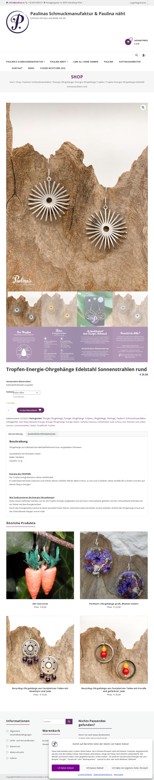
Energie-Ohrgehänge (63, 82)
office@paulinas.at (17, 2)
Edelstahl (33, 421)
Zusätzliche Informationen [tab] (41, 434)
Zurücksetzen (18, 397)
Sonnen (9, 425)
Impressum (118, 774)
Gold (112, 421)
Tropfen (51, 425)
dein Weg (23, 421)
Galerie (13, 758)
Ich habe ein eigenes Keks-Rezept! (130, 767)
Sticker (33, 425)
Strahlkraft (42, 425)
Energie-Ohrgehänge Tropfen (89, 82)
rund (137, 421)
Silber (142, 421)
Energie (41, 421)
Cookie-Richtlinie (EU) (52, 68)
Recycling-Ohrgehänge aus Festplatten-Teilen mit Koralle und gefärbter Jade (113, 690)
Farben (9, 391)
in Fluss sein (120, 421)
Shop (18, 82)
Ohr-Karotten (40, 603)
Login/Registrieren (138, 3)
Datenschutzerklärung (103, 774)
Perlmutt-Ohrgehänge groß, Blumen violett (114, 603)
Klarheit (130, 421)
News (31, 68)
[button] (143, 107)
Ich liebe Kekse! (66, 767)
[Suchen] (69, 721)
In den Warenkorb (28, 410)
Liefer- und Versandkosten (22, 740)
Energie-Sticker (72, 421)
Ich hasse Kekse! (94, 767)
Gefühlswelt (103, 421)
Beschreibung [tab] (16, 434)
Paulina (108, 61)
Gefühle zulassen (88, 421)
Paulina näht (58, 61)
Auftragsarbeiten (129, 61)
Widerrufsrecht (17, 752)
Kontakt (17, 68)
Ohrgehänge (100, 418)
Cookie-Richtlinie (85, 774)
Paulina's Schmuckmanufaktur (37, 82)
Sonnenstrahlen (21, 425)
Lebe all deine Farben (85, 61)
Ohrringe (111, 418)
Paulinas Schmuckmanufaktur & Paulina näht (77, 13)
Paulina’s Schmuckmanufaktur (24, 61)
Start (12, 82)
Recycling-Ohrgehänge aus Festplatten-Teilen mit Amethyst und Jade (40, 690)
